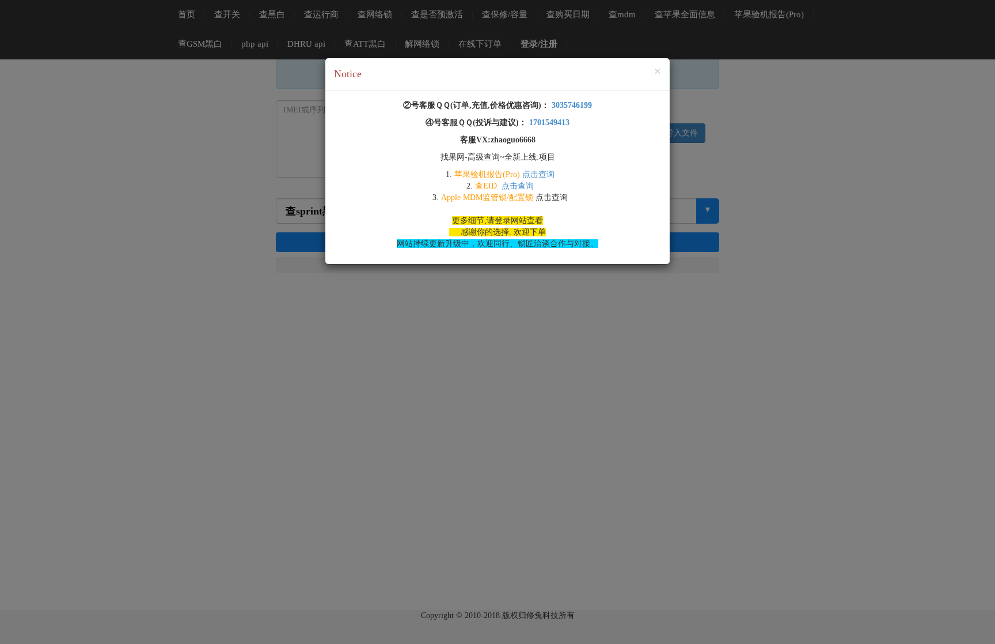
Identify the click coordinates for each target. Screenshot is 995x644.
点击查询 (538, 174)
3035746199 (570, 105)
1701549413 (548, 122)
